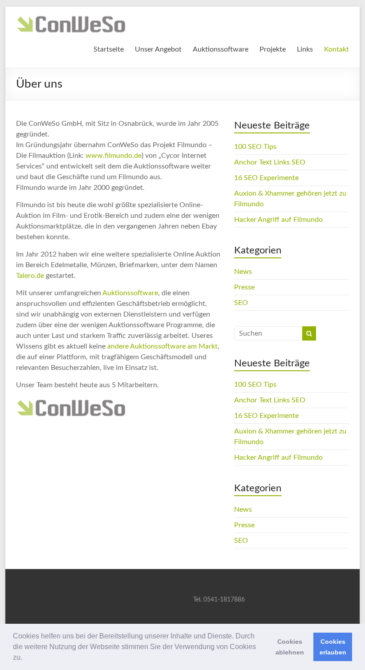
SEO (241, 302)
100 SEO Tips (255, 146)
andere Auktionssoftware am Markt (162, 346)
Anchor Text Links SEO (269, 162)
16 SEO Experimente (266, 177)
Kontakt (336, 49)
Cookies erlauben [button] (333, 647)
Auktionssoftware (220, 49)
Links (305, 49)
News (243, 271)
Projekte (273, 49)
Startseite (108, 49)
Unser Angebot (158, 49)
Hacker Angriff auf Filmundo (278, 219)
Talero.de (30, 275)
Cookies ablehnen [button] (290, 647)
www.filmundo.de (113, 155)
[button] (25, 658)
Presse (244, 287)
